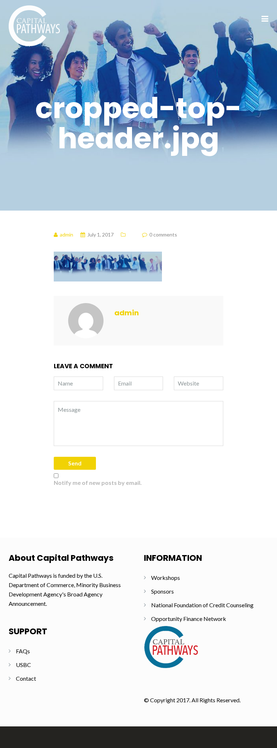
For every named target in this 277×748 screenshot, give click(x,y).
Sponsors (162, 591)
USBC (23, 664)
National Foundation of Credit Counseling (202, 604)
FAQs (23, 651)
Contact (26, 678)
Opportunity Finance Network (188, 618)
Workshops (165, 577)
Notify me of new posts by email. (98, 482)
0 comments (163, 234)
